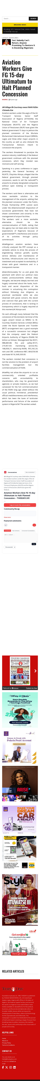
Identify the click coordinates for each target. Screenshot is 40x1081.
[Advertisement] (20, 453)
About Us (5, 1041)
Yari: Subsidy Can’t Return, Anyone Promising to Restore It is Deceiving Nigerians (23, 44)
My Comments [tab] (15, 530)
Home (4, 1038)
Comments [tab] (7, 530)
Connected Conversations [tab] (28, 530)
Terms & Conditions (8, 1045)
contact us (12, 1061)
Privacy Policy (6, 1043)
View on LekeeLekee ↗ (30, 472)
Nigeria (5, 99)
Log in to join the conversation (20, 505)
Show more (7, 517)
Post (34, 544)
